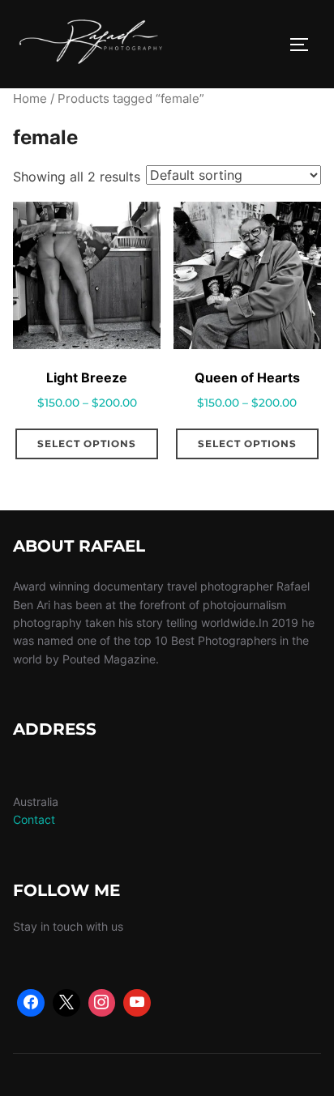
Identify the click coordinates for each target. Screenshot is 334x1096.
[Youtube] (137, 1003)
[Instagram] (102, 1003)
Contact (34, 819)
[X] (66, 1003)
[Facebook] (31, 1003)
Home (30, 99)
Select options (86, 443)
